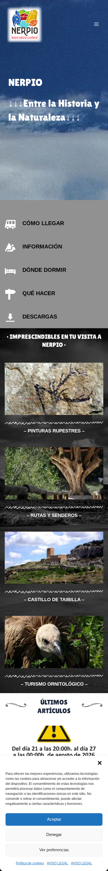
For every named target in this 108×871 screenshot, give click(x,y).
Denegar (54, 834)
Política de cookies (30, 863)
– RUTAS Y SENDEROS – (54, 515)
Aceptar (54, 819)
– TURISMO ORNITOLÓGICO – (54, 684)
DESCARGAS (39, 316)
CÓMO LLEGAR (43, 223)
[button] (99, 763)
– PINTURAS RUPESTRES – (54, 431)
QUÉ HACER (38, 293)
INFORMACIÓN (42, 246)
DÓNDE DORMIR (44, 270)
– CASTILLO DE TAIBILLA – (54, 599)
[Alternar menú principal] (96, 24)
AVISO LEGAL (57, 863)
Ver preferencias (54, 849)
